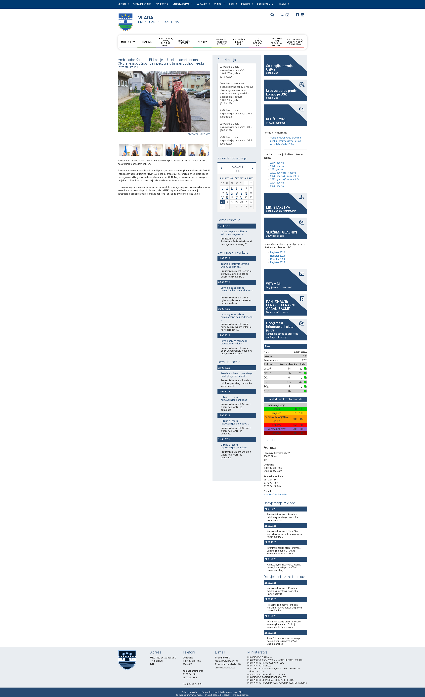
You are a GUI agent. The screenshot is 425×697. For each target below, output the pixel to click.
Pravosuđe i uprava (183, 42)
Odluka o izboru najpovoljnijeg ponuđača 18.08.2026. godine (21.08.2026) (232, 71)
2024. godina (277, 182)
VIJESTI (122, 4)
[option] (127, 145)
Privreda (202, 42)
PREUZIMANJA (265, 4)
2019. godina (277, 162)
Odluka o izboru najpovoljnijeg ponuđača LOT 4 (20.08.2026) (236, 140)
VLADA (218, 4)
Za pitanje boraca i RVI (257, 42)
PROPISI (245, 4)
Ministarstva (181, 4)
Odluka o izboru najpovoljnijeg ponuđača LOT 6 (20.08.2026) (236, 113)
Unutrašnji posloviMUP (239, 42)
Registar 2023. (277, 255)
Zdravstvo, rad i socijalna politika (276, 42)
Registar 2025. (277, 262)
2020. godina (277, 166)
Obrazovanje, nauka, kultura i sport (165, 42)
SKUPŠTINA (162, 4)
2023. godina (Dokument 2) (284, 179)
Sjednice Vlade (142, 4)
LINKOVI (282, 4)
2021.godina (276, 169)
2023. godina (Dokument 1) (284, 176)
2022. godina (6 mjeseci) (283, 172)
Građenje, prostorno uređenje (221, 42)
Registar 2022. (277, 252)
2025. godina (277, 186)
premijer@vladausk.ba (275, 494)
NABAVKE (202, 4)
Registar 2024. (277, 259)
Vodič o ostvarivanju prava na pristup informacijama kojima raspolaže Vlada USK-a (285, 141)
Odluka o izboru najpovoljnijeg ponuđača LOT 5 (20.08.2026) (236, 127)
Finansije (146, 42)
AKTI (231, 4)
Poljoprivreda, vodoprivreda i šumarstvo (295, 42)
